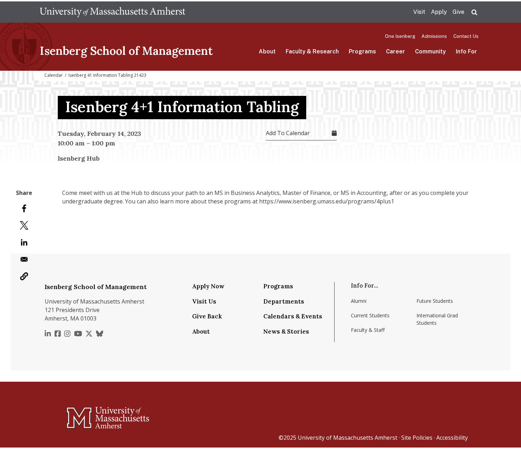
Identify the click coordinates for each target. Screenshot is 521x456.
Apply (439, 11)
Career (395, 51)
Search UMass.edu (474, 12)
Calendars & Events (292, 316)
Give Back (207, 316)
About (267, 51)
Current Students (370, 315)
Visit (419, 11)
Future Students (434, 301)
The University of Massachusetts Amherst (112, 12)
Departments (283, 301)
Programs (362, 51)
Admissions (434, 36)
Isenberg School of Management (126, 51)
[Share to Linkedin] (24, 242)
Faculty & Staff (368, 330)
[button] (24, 276)
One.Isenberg (400, 36)
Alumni (358, 301)
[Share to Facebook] (24, 208)
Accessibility (452, 437)
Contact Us (465, 36)
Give (458, 11)
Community (430, 51)
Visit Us (204, 301)
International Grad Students (437, 319)
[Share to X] (24, 225)
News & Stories (286, 331)
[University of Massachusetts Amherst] (79, 414)
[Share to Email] (24, 259)
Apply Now (208, 286)
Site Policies (416, 437)
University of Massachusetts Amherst (347, 437)
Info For (466, 51)
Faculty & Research (312, 51)
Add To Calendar (288, 133)
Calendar (53, 75)
